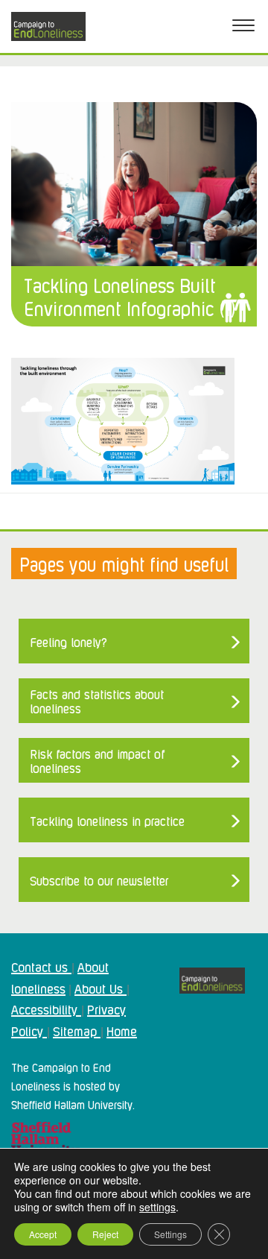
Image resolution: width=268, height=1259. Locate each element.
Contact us (41, 966)
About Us (100, 987)
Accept (43, 1234)
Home (121, 1030)
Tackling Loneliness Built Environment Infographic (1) (130, 296)
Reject (105, 1234)
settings (157, 1207)
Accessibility (46, 1008)
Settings (170, 1234)
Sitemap (76, 1030)
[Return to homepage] (48, 26)
